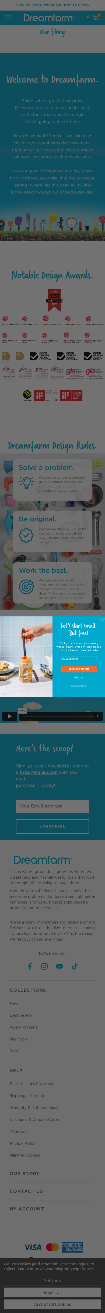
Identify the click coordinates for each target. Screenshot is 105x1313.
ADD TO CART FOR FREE (79, 669)
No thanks (79, 677)
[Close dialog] (102, 618)
